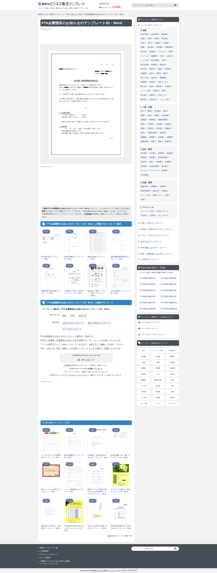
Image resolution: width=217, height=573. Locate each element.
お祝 (163, 60)
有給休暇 (164, 115)
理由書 (143, 82)
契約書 (150, 128)
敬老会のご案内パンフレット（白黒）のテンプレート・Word (97, 293)
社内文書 (144, 34)
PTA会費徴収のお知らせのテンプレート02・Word (86, 355)
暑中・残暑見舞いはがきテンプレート (157, 254)
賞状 (153, 141)
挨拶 (156, 38)
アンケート (153, 170)
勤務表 (167, 128)
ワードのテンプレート (72, 329)
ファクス (144, 386)
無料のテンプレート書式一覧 (121, 536)
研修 (158, 73)
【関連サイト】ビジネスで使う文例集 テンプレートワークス (55, 562)
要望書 (162, 78)
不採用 (150, 124)
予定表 (143, 215)
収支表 (143, 162)
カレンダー (162, 215)
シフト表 (144, 60)
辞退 (151, 86)
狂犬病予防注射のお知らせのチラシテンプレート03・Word (74, 528)
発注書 (143, 153)
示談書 (160, 137)
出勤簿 (162, 186)
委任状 (162, 65)
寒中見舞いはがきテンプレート (154, 248)
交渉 (149, 43)
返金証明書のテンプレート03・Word (74, 258)
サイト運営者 (45, 558)
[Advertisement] (86, 36)
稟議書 (153, 56)
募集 (149, 111)
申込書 (164, 38)
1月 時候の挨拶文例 (147, 278)
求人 (142, 111)
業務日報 (144, 186)
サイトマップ (172, 403)
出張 (142, 43)
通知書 (172, 356)
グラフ (158, 374)
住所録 (164, 191)
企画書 (157, 43)
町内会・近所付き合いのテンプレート (157, 229)
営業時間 (168, 47)
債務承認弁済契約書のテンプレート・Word (51, 292)
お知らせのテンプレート (73, 323)
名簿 (142, 199)
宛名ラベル (162, 82)
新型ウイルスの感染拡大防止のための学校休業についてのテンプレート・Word (97, 491)
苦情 (170, 52)
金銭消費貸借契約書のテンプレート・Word (120, 258)
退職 (142, 115)
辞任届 (158, 128)
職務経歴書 (162, 120)
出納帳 (143, 166)
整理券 (158, 86)
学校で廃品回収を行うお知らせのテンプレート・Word (121, 527)
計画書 (165, 43)
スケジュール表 (147, 211)
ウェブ (158, 403)
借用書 (158, 162)
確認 (159, 69)
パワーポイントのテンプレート (153, 334)
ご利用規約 (87, 214)
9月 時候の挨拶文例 (147, 303)
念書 (172, 392)
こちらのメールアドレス (76, 375)
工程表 (152, 215)
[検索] (175, 5)
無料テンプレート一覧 (49, 548)
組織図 (143, 137)
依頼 (149, 38)
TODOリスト (161, 211)
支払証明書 (153, 166)
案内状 (143, 99)
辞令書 (157, 111)
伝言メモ (161, 95)
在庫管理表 (145, 191)
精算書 (164, 170)
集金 (151, 162)
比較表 (155, 91)
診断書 (169, 137)
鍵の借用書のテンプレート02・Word (74, 456)
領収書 (143, 157)
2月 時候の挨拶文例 (168, 278)
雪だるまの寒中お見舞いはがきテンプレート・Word (97, 527)
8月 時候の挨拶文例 (168, 296)
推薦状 (167, 141)
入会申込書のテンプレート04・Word (120, 292)
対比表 (143, 95)
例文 (80, 14)
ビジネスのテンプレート (151, 25)
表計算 (153, 78)
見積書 (160, 153)
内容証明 (172, 350)
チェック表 (145, 195)
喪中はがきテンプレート (151, 241)
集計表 (155, 191)
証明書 (152, 52)
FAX (172, 386)
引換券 (167, 86)
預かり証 (144, 78)
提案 (142, 47)
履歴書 (152, 120)
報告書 (164, 34)
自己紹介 (152, 99)
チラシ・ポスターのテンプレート (155, 235)
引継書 (143, 73)
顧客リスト (157, 195)
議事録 (153, 186)
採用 (142, 124)
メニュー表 (164, 99)
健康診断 (144, 141)
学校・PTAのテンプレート (99, 323)
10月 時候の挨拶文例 (168, 303)
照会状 (152, 69)
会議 (142, 38)
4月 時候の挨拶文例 (168, 284)
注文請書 (144, 175)
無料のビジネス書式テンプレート (51, 14)
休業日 (152, 95)
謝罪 (163, 91)
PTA (68, 14)
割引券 (164, 166)
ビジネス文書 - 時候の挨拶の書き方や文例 (156, 272)
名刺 (142, 133)
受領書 (153, 65)
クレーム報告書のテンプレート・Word (74, 490)
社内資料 (154, 34)
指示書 (150, 47)
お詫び (169, 56)
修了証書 (144, 65)
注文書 (152, 153)
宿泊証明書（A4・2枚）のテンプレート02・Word (120, 456)
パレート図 (145, 91)
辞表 (165, 111)
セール (143, 170)
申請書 (158, 47)
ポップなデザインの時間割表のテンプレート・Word (51, 456)
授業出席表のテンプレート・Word (96, 258)
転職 (149, 115)
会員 (167, 195)
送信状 (152, 82)
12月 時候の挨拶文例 (168, 309)
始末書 (167, 124)
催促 (165, 73)
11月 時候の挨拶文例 (147, 309)
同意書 (152, 137)
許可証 (143, 52)
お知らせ (74, 14)
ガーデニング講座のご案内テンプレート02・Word (120, 490)
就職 (156, 115)
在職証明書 (152, 133)
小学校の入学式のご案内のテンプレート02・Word (74, 292)
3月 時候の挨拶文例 (147, 284)
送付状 (143, 69)
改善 (151, 73)
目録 (159, 141)
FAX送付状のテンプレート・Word (50, 258)
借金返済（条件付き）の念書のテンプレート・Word (51, 527)
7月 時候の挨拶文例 (147, 296)
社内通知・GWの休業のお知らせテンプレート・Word (98, 456)
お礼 (161, 56)
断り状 (143, 86)
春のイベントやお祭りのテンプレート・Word (51, 490)
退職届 (143, 120)
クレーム (144, 56)
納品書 (169, 153)
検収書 (152, 157)
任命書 (158, 124)
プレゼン (161, 52)
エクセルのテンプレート (150, 322)
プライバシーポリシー (49, 554)
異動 (142, 128)
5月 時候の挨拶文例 (147, 290)
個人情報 (154, 60)
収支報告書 (162, 157)
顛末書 (167, 69)
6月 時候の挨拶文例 (168, 290)
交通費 (167, 162)
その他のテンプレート (150, 259)
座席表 (162, 133)
